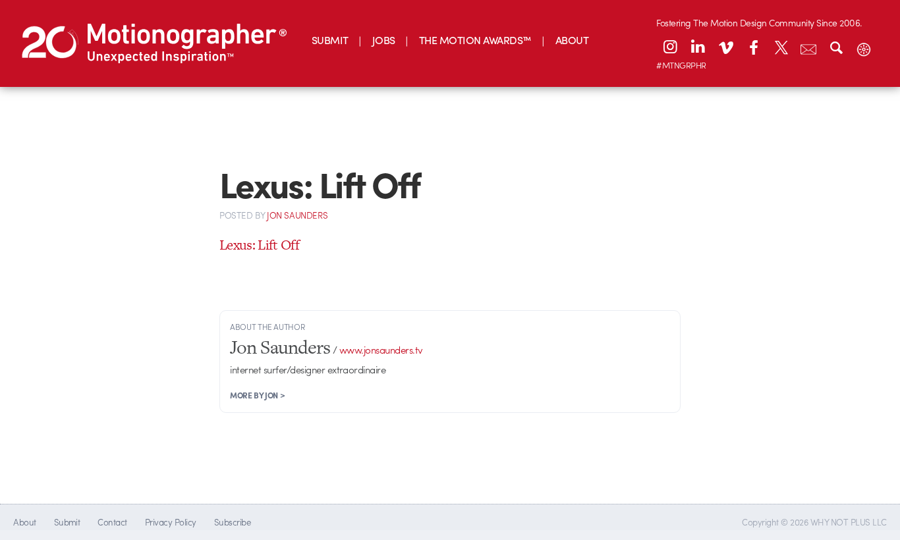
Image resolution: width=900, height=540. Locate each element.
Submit (67, 522)
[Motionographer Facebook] (753, 47)
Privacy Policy (170, 522)
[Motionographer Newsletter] (808, 47)
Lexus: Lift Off (259, 244)
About (24, 522)
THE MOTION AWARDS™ (475, 39)
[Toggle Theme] (864, 47)
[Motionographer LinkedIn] (698, 47)
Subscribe (232, 522)
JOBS (383, 39)
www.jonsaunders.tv (381, 349)
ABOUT (571, 39)
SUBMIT (330, 39)
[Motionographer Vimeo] (725, 47)
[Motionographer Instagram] (670, 47)
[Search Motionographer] (836, 47)
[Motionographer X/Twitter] (781, 47)
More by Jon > (257, 395)
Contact (112, 522)
